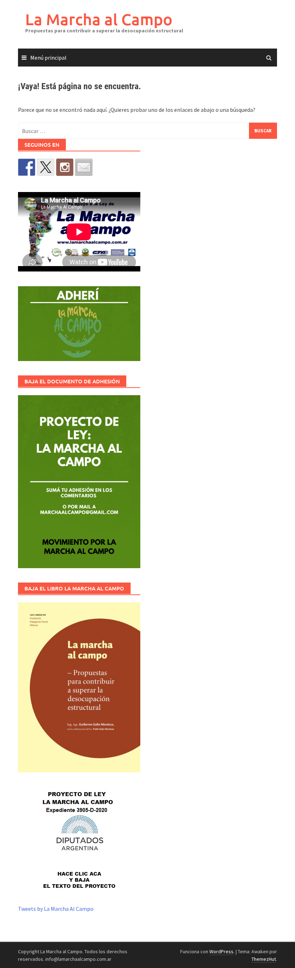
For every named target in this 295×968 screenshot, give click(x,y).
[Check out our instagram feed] (64, 167)
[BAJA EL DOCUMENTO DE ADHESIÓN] (79, 481)
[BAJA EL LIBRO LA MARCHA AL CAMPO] (79, 687)
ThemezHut (263, 959)
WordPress (221, 951)
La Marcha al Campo (98, 19)
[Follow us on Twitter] (45, 167)
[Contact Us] (83, 167)
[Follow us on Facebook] (26, 167)
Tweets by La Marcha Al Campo (56, 908)
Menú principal (48, 57)
